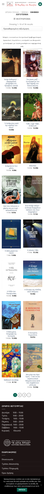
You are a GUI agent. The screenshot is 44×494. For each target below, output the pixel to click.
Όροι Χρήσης (7, 473)
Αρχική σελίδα (12, 12)
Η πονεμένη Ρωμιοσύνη (32, 334)
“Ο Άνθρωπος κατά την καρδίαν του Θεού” (11, 125)
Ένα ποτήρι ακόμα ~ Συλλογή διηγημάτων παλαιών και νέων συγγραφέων (33, 209)
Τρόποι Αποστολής (10, 464)
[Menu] (3, 4)
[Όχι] (41, 486)
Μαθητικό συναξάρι (11, 380)
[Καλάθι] (40, 4)
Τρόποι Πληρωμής (10, 468)
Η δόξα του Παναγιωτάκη (11, 292)
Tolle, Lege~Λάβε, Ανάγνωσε (32, 125)
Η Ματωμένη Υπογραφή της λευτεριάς (11, 334)
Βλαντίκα (32, 166)
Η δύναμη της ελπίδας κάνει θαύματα (33, 291)
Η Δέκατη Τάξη (32, 250)
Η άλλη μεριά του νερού (11, 252)
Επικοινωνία (7, 459)
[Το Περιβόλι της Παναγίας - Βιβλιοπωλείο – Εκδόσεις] (21, 4)
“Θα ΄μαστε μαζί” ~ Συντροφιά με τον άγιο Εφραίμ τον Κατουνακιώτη (32, 82)
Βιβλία (25, 12)
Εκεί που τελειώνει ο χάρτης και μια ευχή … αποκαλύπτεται (11, 208)
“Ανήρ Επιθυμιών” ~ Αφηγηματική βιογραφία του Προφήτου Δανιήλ (11, 82)
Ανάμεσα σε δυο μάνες (11, 167)
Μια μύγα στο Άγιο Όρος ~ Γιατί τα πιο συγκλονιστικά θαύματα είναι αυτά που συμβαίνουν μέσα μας (32, 380)
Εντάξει (22, 490)
